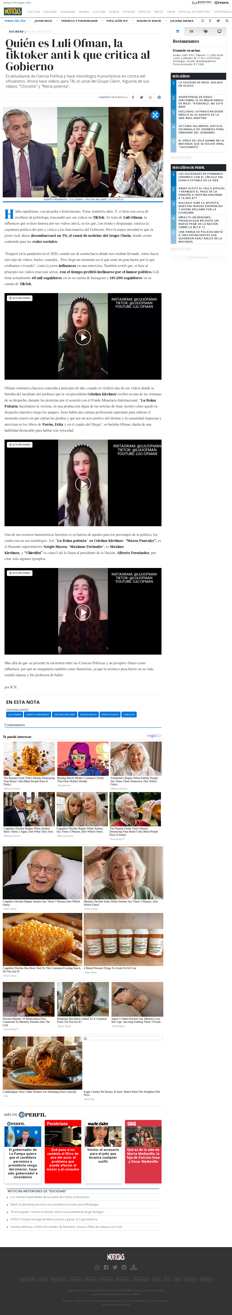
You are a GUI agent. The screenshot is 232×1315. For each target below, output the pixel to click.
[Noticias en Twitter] (218, 21)
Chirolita (129, 714)
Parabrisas (122, 1279)
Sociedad (50, 11)
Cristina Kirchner (64, 714)
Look (157, 1279)
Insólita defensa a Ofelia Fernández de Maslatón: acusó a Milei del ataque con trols (66, 1227)
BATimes (206, 1279)
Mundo (84, 11)
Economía (68, 11)
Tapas (171, 11)
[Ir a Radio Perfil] (202, 2)
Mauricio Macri (149, 21)
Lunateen (190, 1279)
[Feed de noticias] (227, 21)
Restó (158, 11)
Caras (43, 1279)
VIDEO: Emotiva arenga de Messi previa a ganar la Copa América (53, 1219)
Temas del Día (15, 21)
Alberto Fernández (37, 714)
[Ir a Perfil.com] (222, 2)
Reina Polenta (110, 714)
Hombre (90, 1279)
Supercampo (141, 1279)
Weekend (106, 1279)
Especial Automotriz (194, 11)
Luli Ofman (14, 714)
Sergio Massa (88, 714)
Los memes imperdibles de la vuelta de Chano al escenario (49, 1197)
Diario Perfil (27, 1279)
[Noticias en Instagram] (202, 21)
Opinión (129, 11)
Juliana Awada (181, 21)
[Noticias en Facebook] (210, 21)
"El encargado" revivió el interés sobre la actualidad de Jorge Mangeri (57, 1212)
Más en (10, 1114)
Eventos (144, 11)
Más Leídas (181, 76)
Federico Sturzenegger (79, 21)
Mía (177, 1279)
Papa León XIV (118, 21)
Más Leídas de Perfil (189, 167)
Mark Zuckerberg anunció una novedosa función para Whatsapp (54, 1204)
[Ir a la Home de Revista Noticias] (13, 11)
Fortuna (76, 1279)
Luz (167, 1279)
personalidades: (17, 709)
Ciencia (114, 11)
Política (34, 11)
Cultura (99, 11)
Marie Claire (59, 1279)
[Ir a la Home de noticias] (116, 1257)
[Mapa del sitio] (133, 1267)
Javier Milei (44, 21)
